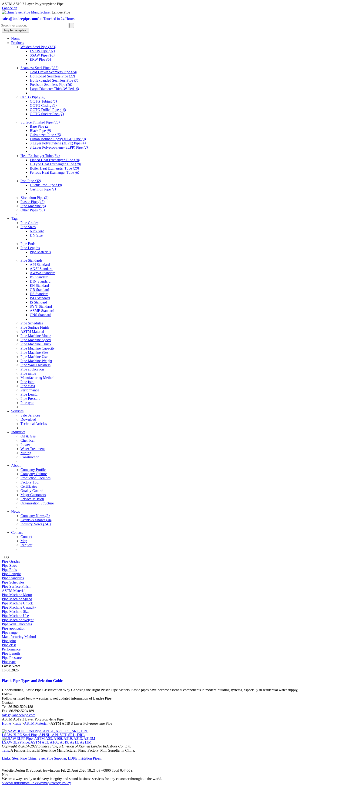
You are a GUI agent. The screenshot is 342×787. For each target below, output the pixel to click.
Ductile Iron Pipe (46, 185)
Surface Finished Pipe (40, 122)
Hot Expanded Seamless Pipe (54, 80)
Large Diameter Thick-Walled (54, 89)
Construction (29, 457)
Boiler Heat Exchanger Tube (54, 168)
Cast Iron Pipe (43, 189)
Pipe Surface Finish (34, 327)
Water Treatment (32, 449)
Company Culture (33, 474)
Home (6, 723)
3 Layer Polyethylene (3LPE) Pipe (58, 143)
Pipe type (27, 403)
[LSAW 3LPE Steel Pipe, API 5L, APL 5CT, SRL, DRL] (45, 731)
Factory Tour (30, 482)
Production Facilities (35, 478)
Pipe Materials (40, 252)
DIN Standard (40, 281)
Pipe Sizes (28, 227)
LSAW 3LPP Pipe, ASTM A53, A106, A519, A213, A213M (46, 742)
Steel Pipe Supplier (52, 758)
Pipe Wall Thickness (35, 365)
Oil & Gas (28, 436)
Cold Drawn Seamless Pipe (53, 72)
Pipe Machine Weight (36, 361)
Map (23, 541)
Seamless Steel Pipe (39, 68)
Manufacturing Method (37, 378)
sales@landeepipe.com (18, 715)
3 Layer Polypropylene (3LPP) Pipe (59, 147)
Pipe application (32, 369)
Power (25, 445)
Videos (7, 783)
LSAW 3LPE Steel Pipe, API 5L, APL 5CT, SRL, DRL (43, 735)
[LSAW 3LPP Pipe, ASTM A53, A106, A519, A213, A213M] (48, 738)
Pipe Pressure (30, 398)
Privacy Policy (60, 783)
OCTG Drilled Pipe (48, 110)
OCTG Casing (43, 105)
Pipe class (27, 386)
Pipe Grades (29, 223)
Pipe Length (29, 394)
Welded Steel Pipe (38, 47)
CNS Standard (40, 315)
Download (28, 419)
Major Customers (33, 495)
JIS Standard (39, 294)
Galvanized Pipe (45, 135)
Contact (26, 537)
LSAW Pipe (42, 51)
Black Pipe (40, 131)
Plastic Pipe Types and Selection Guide (32, 681)
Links (6, 758)
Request (26, 545)
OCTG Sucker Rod (47, 114)
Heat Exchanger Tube (40, 156)
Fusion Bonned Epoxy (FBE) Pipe (58, 139)
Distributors (20, 783)
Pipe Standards (31, 260)
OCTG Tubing (43, 101)
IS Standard (38, 302)
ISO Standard (40, 298)
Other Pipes (32, 210)
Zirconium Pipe (34, 198)
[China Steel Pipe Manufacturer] (27, 12)
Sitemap (44, 783)
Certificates (28, 486)
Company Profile (33, 470)
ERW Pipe (41, 59)
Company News (35, 516)
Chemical (27, 440)
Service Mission (32, 499)
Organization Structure (37, 503)
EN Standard (39, 285)
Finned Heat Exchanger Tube (55, 160)
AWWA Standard (42, 273)
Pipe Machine (33, 206)
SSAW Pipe (42, 55)
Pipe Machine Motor (35, 336)
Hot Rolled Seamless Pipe (52, 76)
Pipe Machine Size (34, 352)
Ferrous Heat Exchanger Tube (54, 172)
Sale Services (30, 415)
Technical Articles (33, 424)
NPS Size (37, 231)
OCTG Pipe (32, 97)
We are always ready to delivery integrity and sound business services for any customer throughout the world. (82, 779)
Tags (17, 723)
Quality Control (32, 491)
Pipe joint (27, 382)
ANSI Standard (41, 269)
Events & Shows (36, 520)
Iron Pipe (30, 181)
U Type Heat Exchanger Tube (55, 164)
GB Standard (39, 290)
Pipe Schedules (31, 323)
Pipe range (28, 373)
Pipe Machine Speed (35, 340)
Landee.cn (9, 8)
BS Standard (39, 277)
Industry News (35, 524)
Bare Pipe (39, 126)
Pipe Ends (27, 244)
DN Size (36, 235)
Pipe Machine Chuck (35, 344)
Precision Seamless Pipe (51, 85)
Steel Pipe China (24, 758)
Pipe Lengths (30, 248)
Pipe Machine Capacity (37, 348)
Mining (25, 453)
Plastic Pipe (32, 202)
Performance (29, 390)
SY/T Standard (41, 306)
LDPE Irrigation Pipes (84, 758)
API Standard (40, 265)
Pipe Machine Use (33, 357)
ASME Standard (42, 311)
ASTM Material (32, 331)
